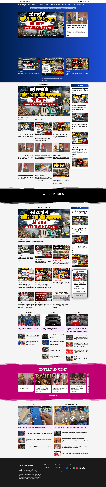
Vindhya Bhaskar (26, 4)
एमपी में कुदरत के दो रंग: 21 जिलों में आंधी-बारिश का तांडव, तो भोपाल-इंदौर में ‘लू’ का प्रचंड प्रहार (60, 306)
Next (55, 395)
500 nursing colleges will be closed (49, 8)
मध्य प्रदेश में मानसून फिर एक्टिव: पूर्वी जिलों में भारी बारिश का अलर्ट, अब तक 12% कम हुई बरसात (25, 136)
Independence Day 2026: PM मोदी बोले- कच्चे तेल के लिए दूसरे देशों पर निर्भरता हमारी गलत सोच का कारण (25, 157)
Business (64, 4)
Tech (73, 4)
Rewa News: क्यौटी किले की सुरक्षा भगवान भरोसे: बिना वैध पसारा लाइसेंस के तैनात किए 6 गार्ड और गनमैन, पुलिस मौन (61, 182)
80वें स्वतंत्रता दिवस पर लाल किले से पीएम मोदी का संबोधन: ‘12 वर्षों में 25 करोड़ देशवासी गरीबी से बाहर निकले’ (26, 177)
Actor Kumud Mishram (63, 8)
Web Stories (53, 194)
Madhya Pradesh (55, 4)
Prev (51, 395)
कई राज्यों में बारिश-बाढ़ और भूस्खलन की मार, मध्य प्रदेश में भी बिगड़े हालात (30, 119)
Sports (29, 312)
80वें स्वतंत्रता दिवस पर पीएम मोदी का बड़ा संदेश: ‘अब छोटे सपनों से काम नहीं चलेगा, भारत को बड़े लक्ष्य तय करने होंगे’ (43, 157)
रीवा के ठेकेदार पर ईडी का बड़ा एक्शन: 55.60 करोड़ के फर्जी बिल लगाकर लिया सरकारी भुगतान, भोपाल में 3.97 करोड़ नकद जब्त (26, 306)
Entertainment (80, 4)
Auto (69, 4)
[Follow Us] (79, 1)
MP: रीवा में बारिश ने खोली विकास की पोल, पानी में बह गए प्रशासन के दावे (79, 126)
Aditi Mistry (72, 8)
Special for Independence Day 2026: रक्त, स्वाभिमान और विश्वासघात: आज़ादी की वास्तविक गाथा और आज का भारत (61, 136)
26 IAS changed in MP (35, 8)
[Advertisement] (53, 46)
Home (41, 4)
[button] (86, 4)
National (47, 4)
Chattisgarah (71, 404)
